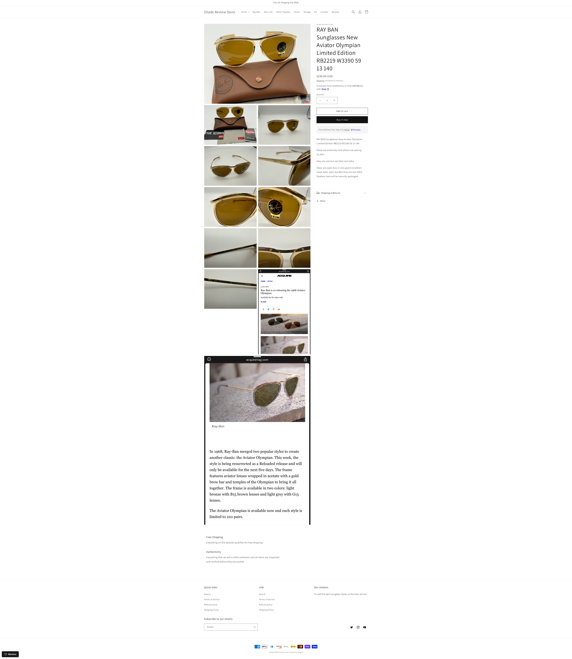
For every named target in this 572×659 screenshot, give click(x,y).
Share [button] (322, 201)
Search (207, 594)
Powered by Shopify (296, 652)
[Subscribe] (254, 627)
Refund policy (210, 604)
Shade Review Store (282, 652)
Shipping (320, 80)
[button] (245, 12)
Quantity (320, 94)
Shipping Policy (211, 609)
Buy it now (342, 119)
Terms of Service (212, 599)
